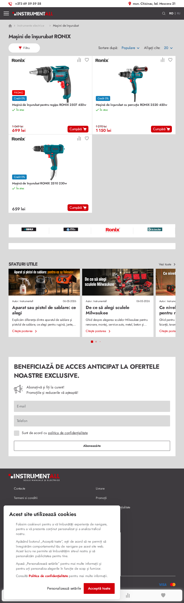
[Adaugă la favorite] (87, 60)
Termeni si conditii (25, 498)
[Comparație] (127, 595)
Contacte (19, 488)
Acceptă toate (99, 588)
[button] (164, 13)
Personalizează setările (64, 588)
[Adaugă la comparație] (79, 60)
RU (179, 13)
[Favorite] (163, 595)
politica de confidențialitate (68, 432)
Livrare (100, 488)
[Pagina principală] (32, 13)
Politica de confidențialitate (48, 575)
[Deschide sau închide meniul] (6, 13)
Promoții (101, 498)
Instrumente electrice (30, 25)
